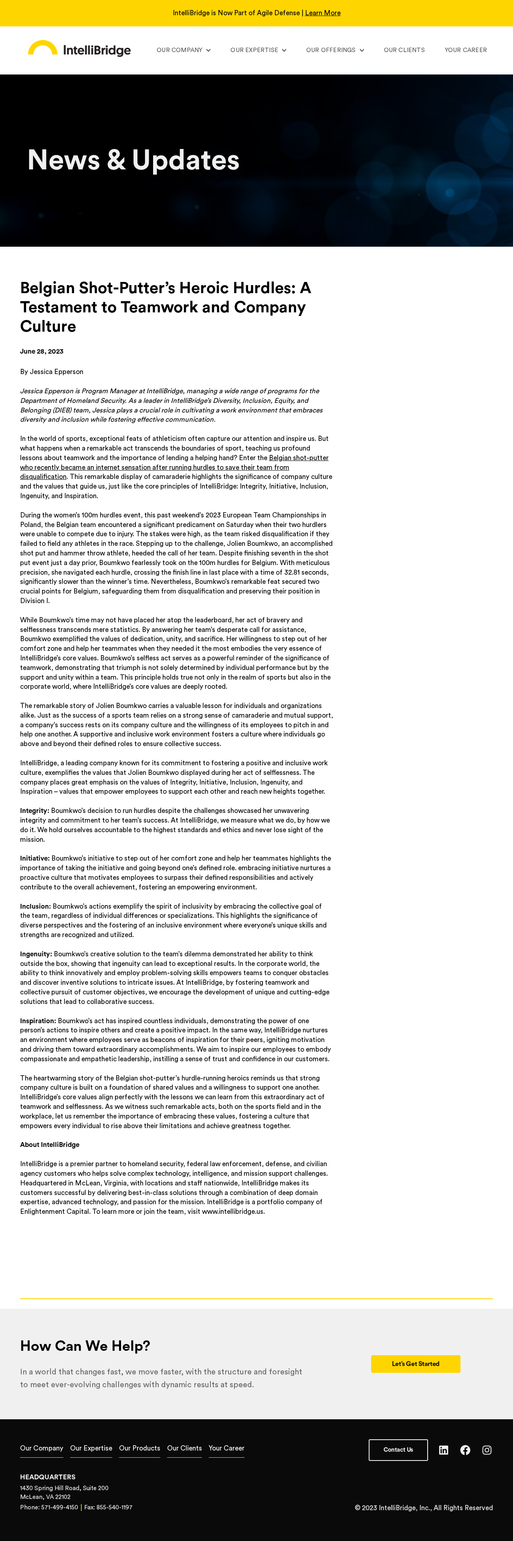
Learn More (323, 13)
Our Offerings (331, 50)
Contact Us (398, 1450)
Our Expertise (254, 50)
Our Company (179, 50)
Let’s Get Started (416, 1364)
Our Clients (404, 50)
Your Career (466, 50)
